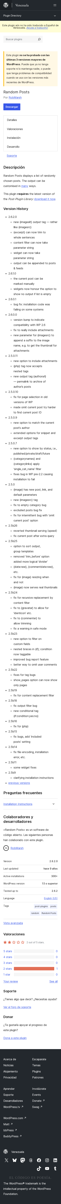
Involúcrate (39, 1088)
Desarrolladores (13, 1100)
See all (53, 981)
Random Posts (49, 913)
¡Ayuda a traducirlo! (37, 27)
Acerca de (9, 1059)
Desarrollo (13, 146)
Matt (8, 1124)
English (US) (51, 898)
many (24, 186)
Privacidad (10, 1077)
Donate (38, 1100)
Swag (37, 1107)
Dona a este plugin (15, 1038)
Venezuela (17, 1152)
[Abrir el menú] (55, 5)
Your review (10, 981)
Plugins (36, 1071)
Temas (36, 1065)
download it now (44, 199)
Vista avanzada (13, 923)
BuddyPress (12, 1136)
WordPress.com (14, 1118)
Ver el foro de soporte (17, 1007)
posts (53, 906)
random (35, 913)
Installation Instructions (17, 804)
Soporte (12, 155)
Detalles (12, 120)
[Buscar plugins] (39, 39)
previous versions (19, 783)
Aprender (9, 1088)
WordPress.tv (13, 1107)
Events (36, 1094)
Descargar (12, 106)
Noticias (8, 1065)
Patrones (38, 1077)
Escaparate (39, 1059)
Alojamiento (10, 1071)
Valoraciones (15, 129)
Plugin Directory (12, 15)
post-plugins (41, 906)
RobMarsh (15, 97)
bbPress (10, 1130)
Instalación (14, 137)
